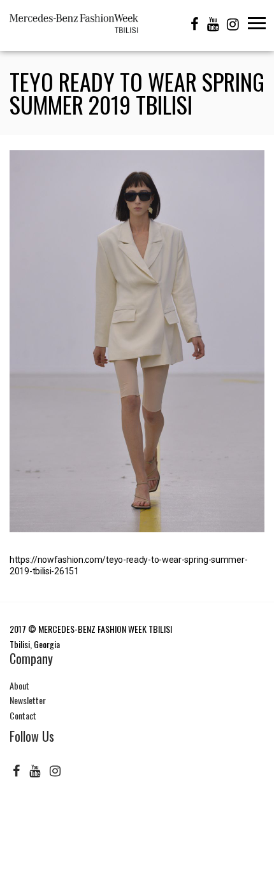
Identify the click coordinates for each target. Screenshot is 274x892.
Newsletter (28, 700)
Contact (23, 715)
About (19, 685)
